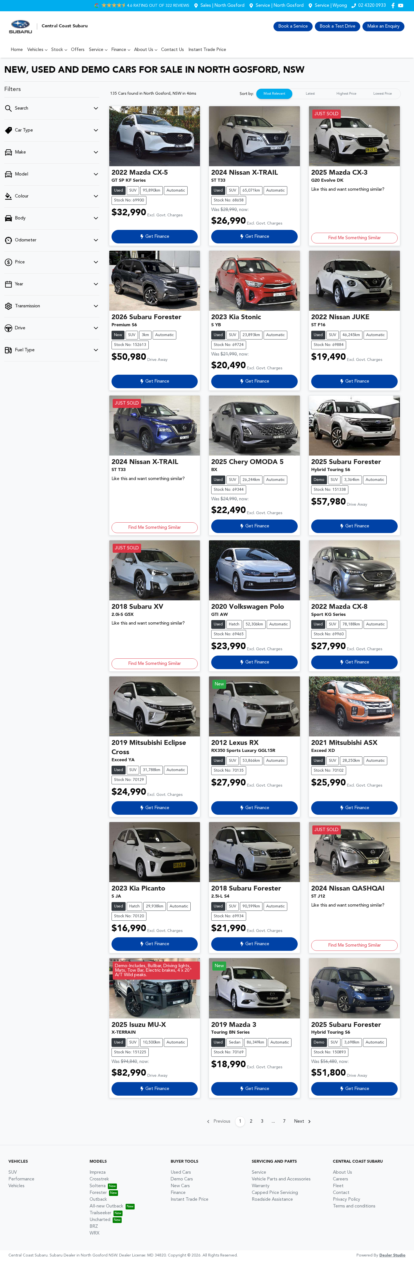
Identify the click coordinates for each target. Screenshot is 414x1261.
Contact (341, 1193)
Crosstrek (99, 1179)
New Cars (180, 1186)
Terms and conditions (354, 1206)
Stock (57, 50)
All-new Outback (106, 1206)
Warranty (261, 1186)
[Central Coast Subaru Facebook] (394, 5)
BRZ (94, 1226)
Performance (21, 1179)
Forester (98, 1193)
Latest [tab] (310, 94)
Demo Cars (182, 1179)
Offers (77, 50)
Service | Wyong (331, 5)
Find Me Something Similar (354, 238)
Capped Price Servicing (275, 1193)
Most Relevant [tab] (274, 94)
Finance (118, 50)
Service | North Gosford (280, 5)
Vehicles (35, 50)
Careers (340, 1179)
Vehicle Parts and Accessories (281, 1179)
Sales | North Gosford (222, 5)
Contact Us (172, 50)
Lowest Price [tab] (382, 94)
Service (96, 50)
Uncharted (100, 1220)
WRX (94, 1233)
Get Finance (157, 236)
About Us (143, 50)
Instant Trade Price (207, 50)
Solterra (98, 1186)
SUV (12, 1172)
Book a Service (293, 26)
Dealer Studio (392, 1255)
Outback (98, 1199)
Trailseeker (100, 1213)
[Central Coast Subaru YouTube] (402, 5)
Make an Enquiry (383, 26)
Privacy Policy (346, 1199)
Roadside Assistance (272, 1199)
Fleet (338, 1186)
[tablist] (328, 93)
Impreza (98, 1172)
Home (17, 50)
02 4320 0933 (372, 5)
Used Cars (181, 1172)
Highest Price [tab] (346, 94)
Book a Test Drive (337, 26)
